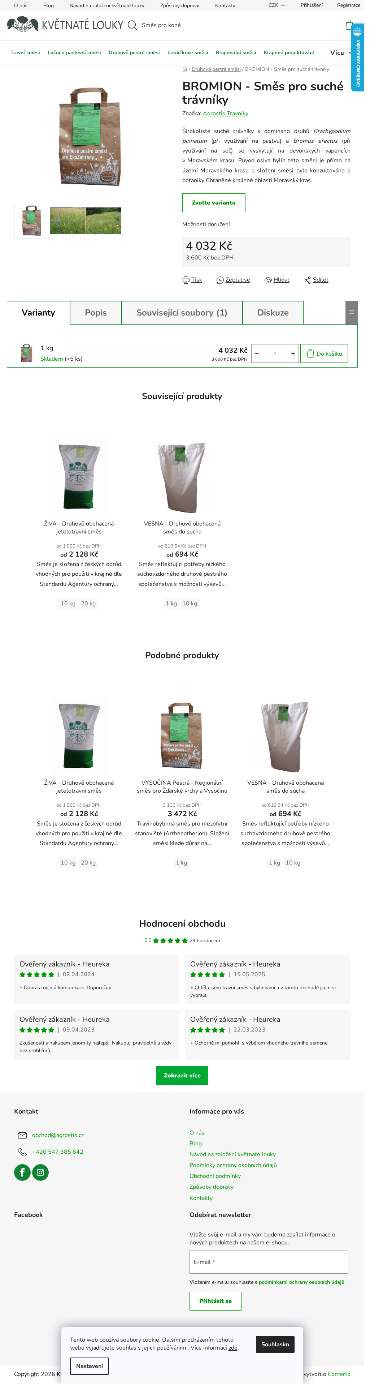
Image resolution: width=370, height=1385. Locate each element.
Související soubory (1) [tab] (182, 312)
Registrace (348, 5)
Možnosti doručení (206, 224)
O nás (20, 5)
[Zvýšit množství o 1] (293, 353)
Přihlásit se (215, 1301)
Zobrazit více (182, 1076)
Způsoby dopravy (179, 5)
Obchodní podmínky (215, 1176)
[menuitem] (25, 52)
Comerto (339, 1374)
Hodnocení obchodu (182, 923)
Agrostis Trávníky (225, 113)
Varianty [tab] (38, 312)
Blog (48, 5)
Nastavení (89, 1366)
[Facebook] (22, 1172)
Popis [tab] (96, 312)
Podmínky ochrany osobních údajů (233, 1165)
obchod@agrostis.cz (58, 1135)
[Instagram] (40, 1172)
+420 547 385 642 (57, 1152)
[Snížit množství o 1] (257, 353)
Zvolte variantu (214, 203)
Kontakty (225, 5)
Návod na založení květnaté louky (107, 5)
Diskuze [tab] (273, 312)
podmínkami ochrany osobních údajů (301, 1282)
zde (233, 1348)
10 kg (68, 604)
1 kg (171, 604)
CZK (273, 5)
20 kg (88, 604)
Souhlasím (275, 1344)
